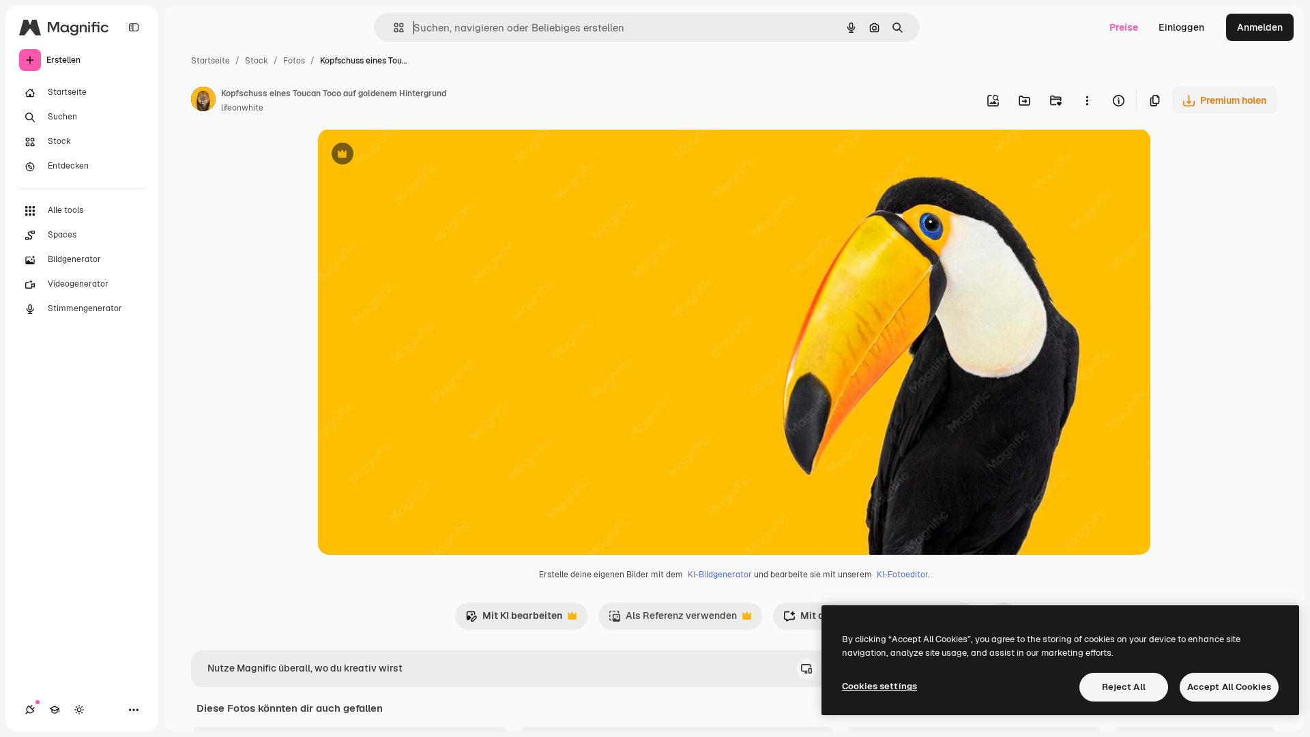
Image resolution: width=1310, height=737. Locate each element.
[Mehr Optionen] (1087, 100)
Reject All (1124, 687)
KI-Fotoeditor (902, 574)
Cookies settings (879, 686)
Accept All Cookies (1229, 687)
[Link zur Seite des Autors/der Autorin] (203, 101)
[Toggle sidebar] (134, 27)
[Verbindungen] (30, 710)
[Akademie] (55, 710)
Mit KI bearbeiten (513, 619)
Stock (256, 60)
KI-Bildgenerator (720, 574)
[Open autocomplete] (393, 28)
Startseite (210, 60)
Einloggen (1181, 27)
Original (405, 155)
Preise (1123, 27)
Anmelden (1260, 27)
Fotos (294, 60)
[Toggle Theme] (79, 710)
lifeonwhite (242, 107)
